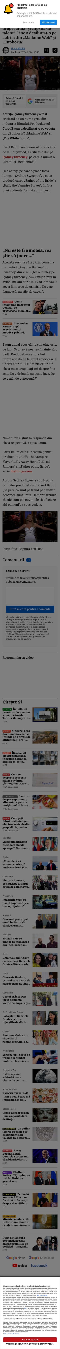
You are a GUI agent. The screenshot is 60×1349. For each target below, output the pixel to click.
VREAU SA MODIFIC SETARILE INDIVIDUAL (30, 1344)
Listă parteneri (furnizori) (11, 1334)
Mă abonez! (48, 22)
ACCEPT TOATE (30, 1339)
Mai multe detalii (42, 1295)
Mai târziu (28, 22)
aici (25, 1308)
